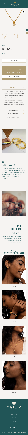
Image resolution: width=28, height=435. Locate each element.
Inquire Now (14, 61)
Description (13, 87)
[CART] (2, 3)
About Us (14, 415)
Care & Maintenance (13, 113)
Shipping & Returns (13, 110)
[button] (26, 3)
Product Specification (13, 117)
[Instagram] (14, 427)
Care (14, 421)
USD (27, 32)
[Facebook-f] (11, 427)
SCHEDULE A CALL (13, 76)
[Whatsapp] (17, 427)
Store (14, 418)
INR (27, 30)
